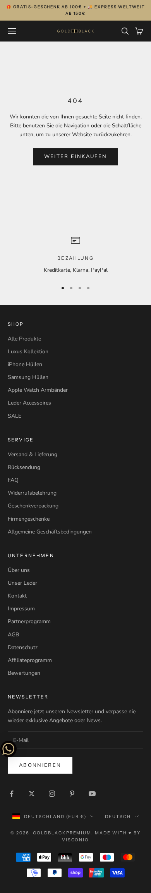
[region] (75, 255)
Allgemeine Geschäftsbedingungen (50, 531)
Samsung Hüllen (28, 377)
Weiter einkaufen (75, 156)
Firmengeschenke (29, 519)
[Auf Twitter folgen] (32, 793)
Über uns (19, 570)
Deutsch (118, 816)
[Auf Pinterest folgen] (72, 793)
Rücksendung (24, 467)
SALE (14, 416)
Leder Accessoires (29, 403)
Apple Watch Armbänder (38, 390)
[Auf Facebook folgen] (11, 793)
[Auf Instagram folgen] (52, 793)
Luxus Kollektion (28, 351)
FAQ (13, 480)
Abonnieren (40, 765)
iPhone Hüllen (25, 364)
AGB (13, 634)
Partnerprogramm (29, 621)
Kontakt (17, 595)
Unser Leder (22, 583)
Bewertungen (24, 673)
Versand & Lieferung (32, 454)
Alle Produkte (24, 338)
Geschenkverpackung (33, 505)
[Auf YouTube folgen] (92, 793)
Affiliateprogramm (30, 660)
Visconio (75, 840)
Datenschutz (23, 647)
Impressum (21, 608)
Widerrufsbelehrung (32, 493)
